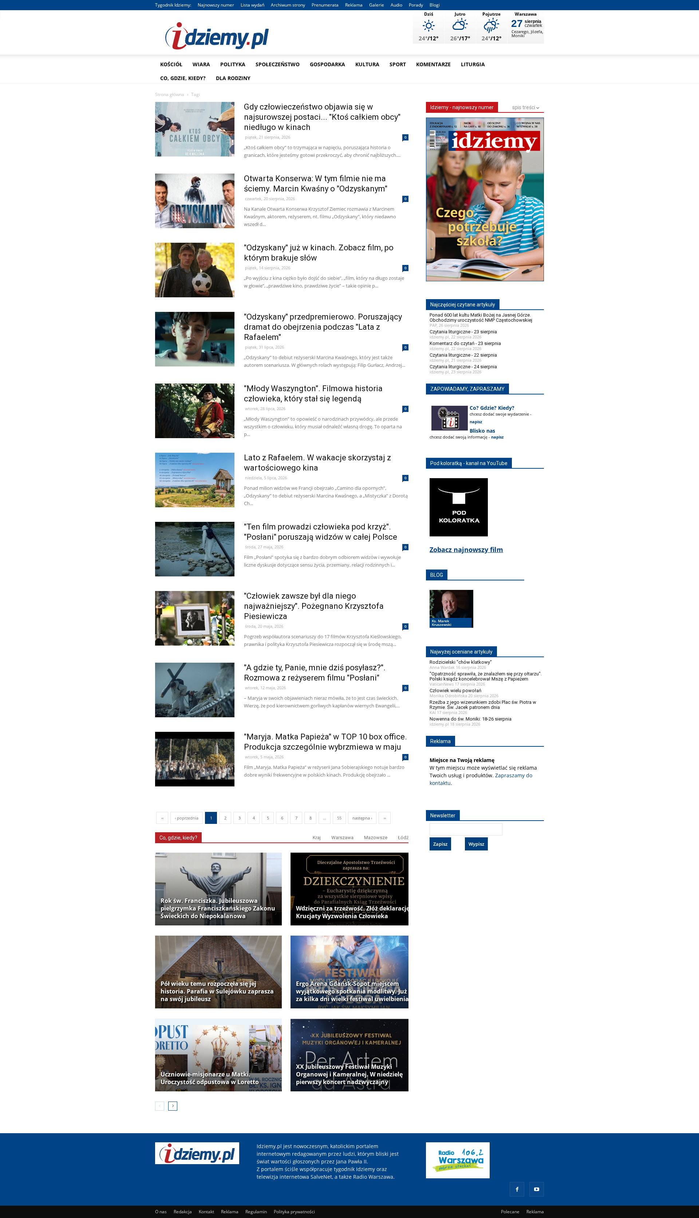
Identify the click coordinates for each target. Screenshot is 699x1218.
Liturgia (473, 64)
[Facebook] (517, 1189)
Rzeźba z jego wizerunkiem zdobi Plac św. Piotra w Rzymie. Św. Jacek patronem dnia (483, 704)
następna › (362, 818)
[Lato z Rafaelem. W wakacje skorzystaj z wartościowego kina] (194, 495)
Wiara (201, 64)
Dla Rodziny (233, 78)
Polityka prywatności (294, 1212)
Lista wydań (252, 5)
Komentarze (433, 64)
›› (385, 818)
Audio (396, 5)
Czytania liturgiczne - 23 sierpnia (463, 331)
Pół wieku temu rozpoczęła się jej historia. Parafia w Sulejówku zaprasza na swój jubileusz (217, 991)
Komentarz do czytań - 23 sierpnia (465, 343)
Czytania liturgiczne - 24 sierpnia (463, 366)
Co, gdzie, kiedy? (183, 78)
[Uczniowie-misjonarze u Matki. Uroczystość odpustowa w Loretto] (218, 1055)
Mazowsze (375, 837)
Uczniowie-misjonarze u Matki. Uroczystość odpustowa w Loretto (210, 1078)
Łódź (403, 837)
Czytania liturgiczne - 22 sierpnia (463, 355)
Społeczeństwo (278, 64)
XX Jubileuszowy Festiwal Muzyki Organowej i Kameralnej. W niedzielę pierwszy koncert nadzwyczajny (349, 1074)
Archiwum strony (288, 5)
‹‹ (162, 818)
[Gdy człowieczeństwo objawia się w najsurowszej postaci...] (194, 144)
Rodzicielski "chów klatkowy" (461, 662)
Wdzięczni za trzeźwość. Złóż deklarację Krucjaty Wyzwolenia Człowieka (353, 912)
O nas (161, 1212)
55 (339, 818)
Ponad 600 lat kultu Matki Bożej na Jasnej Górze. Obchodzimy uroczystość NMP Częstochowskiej (481, 317)
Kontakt (206, 1212)
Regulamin (256, 1212)
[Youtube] (536, 1189)
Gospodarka (327, 64)
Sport (398, 64)
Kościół (171, 64)
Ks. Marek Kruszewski (441, 622)
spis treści (524, 107)
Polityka (232, 64)
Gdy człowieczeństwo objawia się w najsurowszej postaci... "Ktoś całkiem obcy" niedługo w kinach (322, 117)
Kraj (317, 837)
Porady (416, 5)
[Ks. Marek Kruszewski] (451, 616)
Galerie (376, 5)
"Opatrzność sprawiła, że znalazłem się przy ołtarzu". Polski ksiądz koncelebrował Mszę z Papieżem (486, 676)
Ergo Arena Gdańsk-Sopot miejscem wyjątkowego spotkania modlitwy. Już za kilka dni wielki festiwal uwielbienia (352, 991)
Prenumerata (325, 5)
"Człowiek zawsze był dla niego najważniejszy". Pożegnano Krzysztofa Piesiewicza (314, 606)
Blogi (435, 5)
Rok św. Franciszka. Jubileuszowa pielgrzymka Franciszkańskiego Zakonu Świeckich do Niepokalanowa (218, 908)
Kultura (367, 64)
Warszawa (342, 837)
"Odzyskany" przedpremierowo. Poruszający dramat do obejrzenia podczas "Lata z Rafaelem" (323, 327)
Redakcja (183, 1212)
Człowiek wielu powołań (455, 690)
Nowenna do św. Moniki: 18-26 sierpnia (471, 719)
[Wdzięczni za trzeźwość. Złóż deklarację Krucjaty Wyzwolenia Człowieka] (354, 889)
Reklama (354, 5)
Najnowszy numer (216, 5)
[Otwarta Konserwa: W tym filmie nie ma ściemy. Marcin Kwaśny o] (194, 216)
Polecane (510, 1212)
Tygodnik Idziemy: (173, 5)
